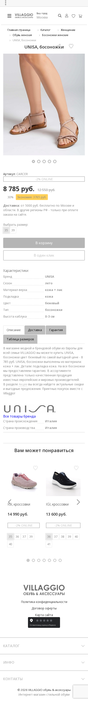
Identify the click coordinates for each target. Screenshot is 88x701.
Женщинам (68, 30)
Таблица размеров (20, 339)
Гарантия (56, 330)
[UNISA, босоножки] (44, 104)
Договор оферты (44, 608)
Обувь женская (22, 35)
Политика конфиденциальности (44, 602)
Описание (14, 330)
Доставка (35, 330)
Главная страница (18, 30)
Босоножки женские (55, 35)
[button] (33, 161)
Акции (23, 384)
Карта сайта (44, 615)
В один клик (44, 255)
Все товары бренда (19, 416)
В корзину (44, 243)
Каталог (45, 30)
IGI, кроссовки (18, 504)
